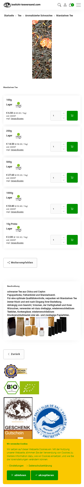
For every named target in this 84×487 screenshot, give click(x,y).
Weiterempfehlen (21, 262)
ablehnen (20, 475)
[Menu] (79, 5)
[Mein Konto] (65, 5)
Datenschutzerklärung (40, 465)
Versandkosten (17, 118)
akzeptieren (46, 475)
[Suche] (59, 5)
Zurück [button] (15, 354)
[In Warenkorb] (72, 116)
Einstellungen (16, 465)
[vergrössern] (42, 49)
